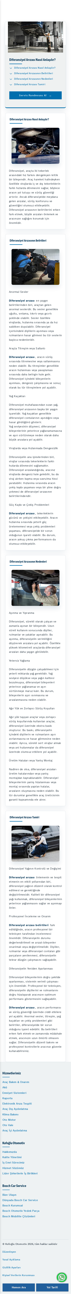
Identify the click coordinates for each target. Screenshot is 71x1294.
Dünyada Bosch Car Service (20, 1200)
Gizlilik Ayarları (11, 1267)
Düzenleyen (9, 1251)
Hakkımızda (9, 1151)
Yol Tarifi (52, 1287)
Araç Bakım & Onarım (15, 1082)
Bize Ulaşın (9, 1194)
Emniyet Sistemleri (14, 1093)
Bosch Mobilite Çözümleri (18, 1216)
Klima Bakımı (10, 1114)
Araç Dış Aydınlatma (15, 1109)
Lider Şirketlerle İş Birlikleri (20, 1173)
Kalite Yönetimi (12, 1157)
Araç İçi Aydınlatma (14, 1130)
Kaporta (7, 1098)
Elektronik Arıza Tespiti (17, 1103)
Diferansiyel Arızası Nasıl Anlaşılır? (34, 67)
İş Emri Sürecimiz (13, 1162)
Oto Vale (7, 1125)
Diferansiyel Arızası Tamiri (29, 84)
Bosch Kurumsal (12, 1205)
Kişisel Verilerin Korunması (18, 1275)
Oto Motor (9, 1119)
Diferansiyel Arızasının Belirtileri (33, 73)
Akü (4, 1087)
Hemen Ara (19, 1287)
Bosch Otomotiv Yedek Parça (20, 1210)
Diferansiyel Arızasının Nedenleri (33, 78)
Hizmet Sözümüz (13, 1168)
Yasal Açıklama (11, 1259)
